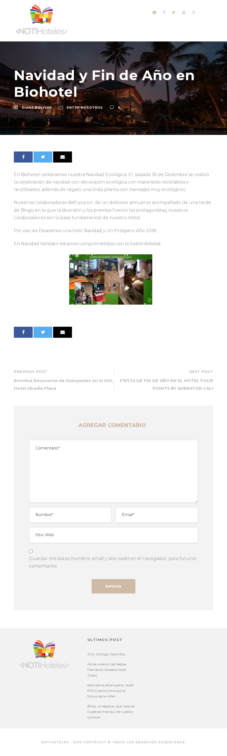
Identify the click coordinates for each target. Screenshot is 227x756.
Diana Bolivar (37, 107)
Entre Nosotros (85, 107)
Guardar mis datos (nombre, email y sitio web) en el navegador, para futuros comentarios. (112, 562)
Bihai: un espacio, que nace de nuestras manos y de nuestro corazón (111, 711)
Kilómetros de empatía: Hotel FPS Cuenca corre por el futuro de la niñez (110, 690)
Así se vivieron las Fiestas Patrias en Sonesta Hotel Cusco (106, 669)
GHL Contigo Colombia (106, 654)
